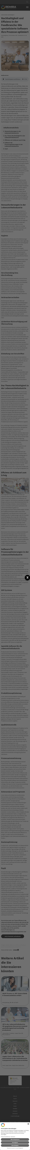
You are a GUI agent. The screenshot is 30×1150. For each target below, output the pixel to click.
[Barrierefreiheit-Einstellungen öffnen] (27, 577)
